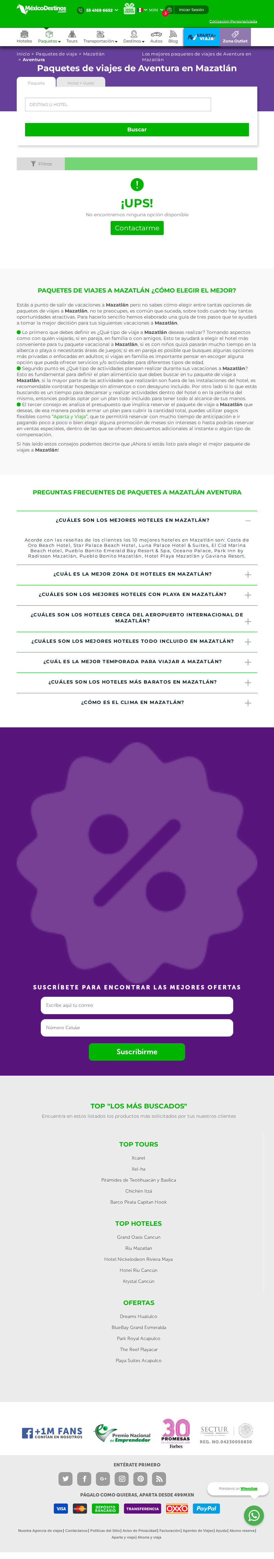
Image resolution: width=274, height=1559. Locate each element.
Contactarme (137, 228)
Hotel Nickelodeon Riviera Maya (138, 1259)
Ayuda (221, 1531)
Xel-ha (138, 1169)
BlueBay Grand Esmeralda (139, 1327)
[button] (103, 37)
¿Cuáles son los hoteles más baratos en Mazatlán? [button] (132, 682)
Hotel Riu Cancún (138, 1270)
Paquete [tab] (36, 83)
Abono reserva (242, 1531)
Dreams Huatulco (138, 1316)
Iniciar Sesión (191, 9)
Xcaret (138, 1158)
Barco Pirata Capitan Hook (138, 1202)
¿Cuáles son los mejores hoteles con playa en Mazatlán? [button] (133, 594)
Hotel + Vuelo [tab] (80, 83)
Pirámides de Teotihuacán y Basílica (138, 1180)
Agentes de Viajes (198, 1531)
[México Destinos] (45, 9)
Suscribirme (137, 1051)
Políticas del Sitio (105, 1531)
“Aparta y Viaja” (70, 416)
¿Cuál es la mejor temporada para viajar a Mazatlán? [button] (132, 661)
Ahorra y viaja (149, 1537)
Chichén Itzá (138, 1191)
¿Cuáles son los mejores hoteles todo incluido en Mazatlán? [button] (132, 641)
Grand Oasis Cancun (138, 1237)
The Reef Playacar (139, 1349)
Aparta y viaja (123, 1537)
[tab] (137, 521)
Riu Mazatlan (138, 1248)
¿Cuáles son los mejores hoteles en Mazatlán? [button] (133, 520)
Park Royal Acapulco (138, 1338)
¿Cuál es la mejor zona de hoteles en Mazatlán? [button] (132, 574)
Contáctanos (76, 1531)
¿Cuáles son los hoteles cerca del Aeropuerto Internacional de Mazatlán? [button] (137, 618)
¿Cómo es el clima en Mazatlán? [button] (132, 702)
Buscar (137, 129)
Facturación (169, 1531)
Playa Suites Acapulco (139, 1360)
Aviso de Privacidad (140, 1531)
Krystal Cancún (138, 1281)
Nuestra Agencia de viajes (40, 1531)
